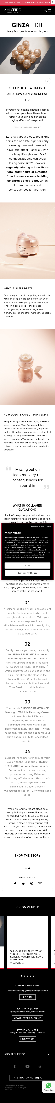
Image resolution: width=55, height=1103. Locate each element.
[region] (27, 551)
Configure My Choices (27, 573)
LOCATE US (27, 1039)
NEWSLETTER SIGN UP (27, 1018)
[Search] (45, 10)
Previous (2, 888)
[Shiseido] (12, 10)
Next (52, 888)
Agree (27, 565)
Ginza (27, 25)
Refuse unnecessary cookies (41, 526)
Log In (27, 997)
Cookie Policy (38, 557)
